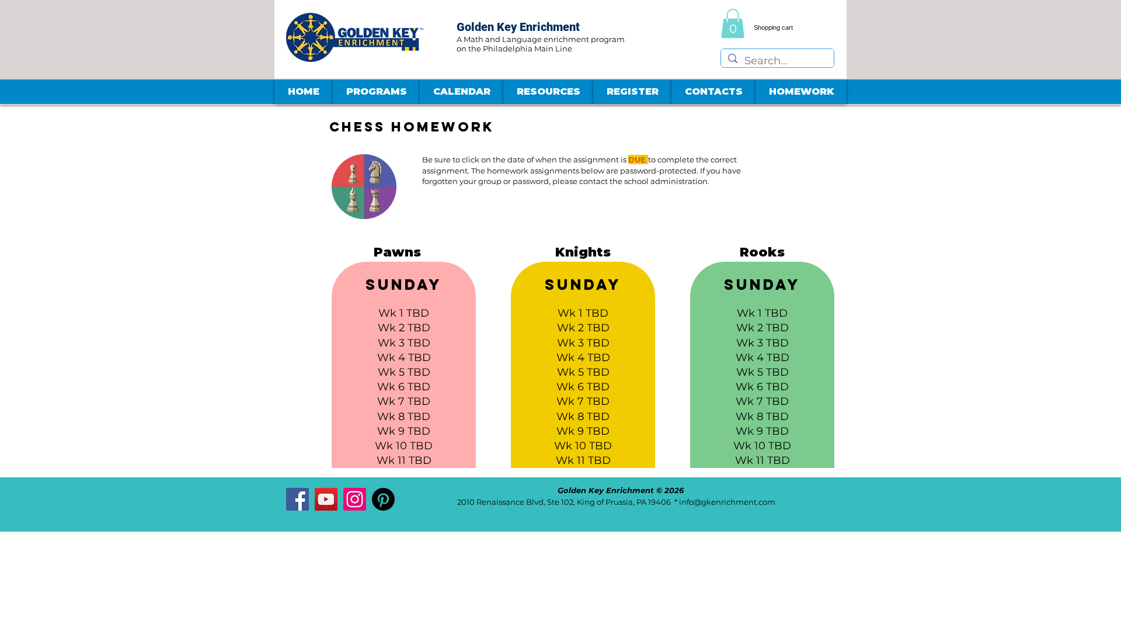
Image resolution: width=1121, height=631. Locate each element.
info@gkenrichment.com (727, 502)
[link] (732, 23)
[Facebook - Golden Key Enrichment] (297, 499)
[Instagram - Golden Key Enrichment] (354, 499)
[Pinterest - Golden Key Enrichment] (383, 499)
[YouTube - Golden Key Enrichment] (326, 499)
